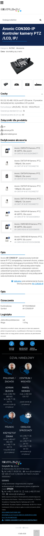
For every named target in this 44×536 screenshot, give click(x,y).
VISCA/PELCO (34, 107)
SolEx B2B (22, 534)
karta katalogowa (10, 134)
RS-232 (25, 107)
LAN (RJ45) (16, 107)
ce (4, 127)
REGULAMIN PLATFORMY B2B (11, 512)
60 (23, 115)
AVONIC (12, 48)
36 (24, 111)
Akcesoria (20, 48)
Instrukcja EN (8, 130)
